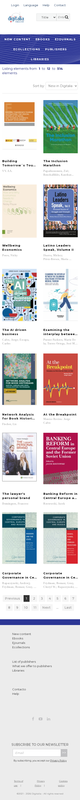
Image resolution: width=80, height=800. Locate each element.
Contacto (19, 689)
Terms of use (18, 783)
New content (21, 634)
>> (64, 753)
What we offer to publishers (32, 666)
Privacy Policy (58, 760)
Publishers (56, 49)
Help (15, 693)
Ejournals (65, 39)
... (57, 608)
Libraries (40, 59)
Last (68, 608)
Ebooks (43, 39)
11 (35, 608)
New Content (17, 39)
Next (46, 608)
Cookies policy (63, 783)
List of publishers (24, 661)
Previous (12, 598)
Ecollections (26, 49)
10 (26, 608)
